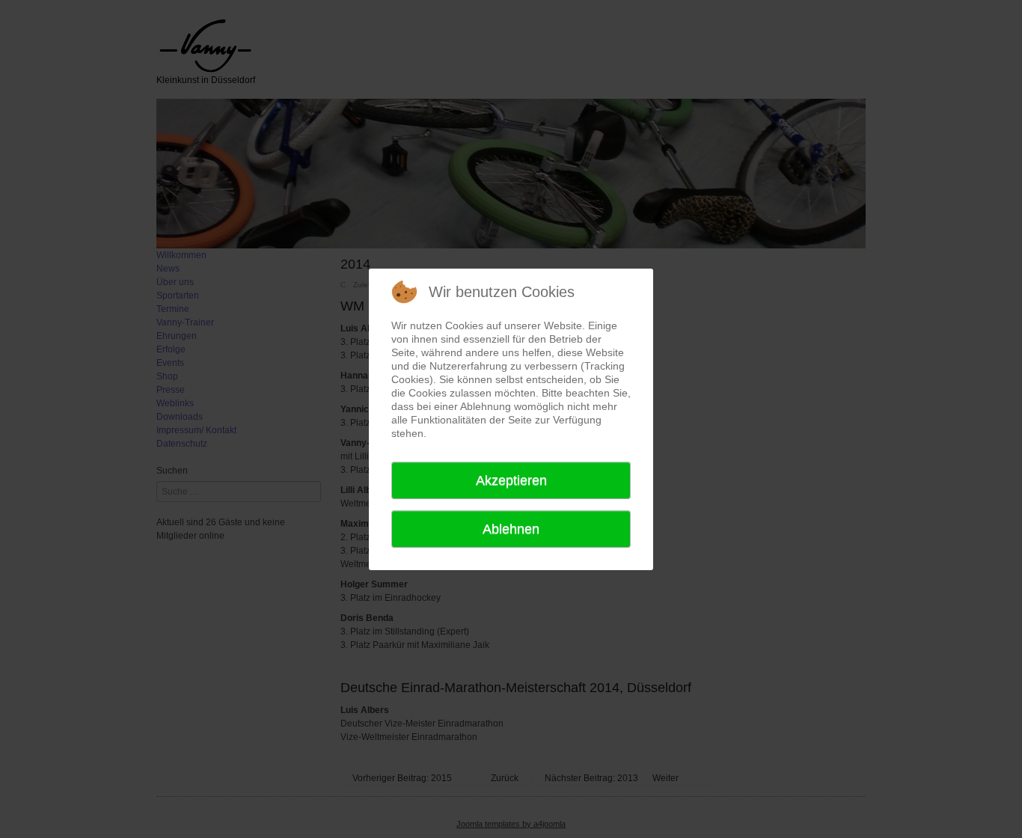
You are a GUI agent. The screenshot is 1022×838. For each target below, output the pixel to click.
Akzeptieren (511, 480)
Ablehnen (511, 529)
